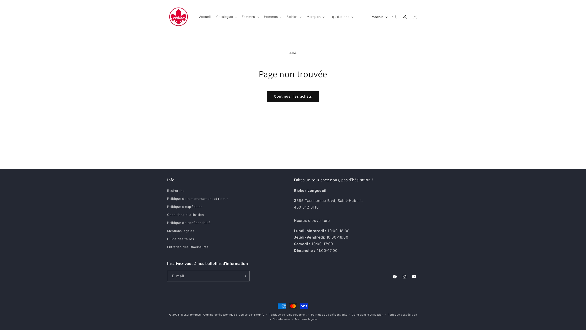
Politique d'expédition (184, 207)
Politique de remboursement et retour (197, 199)
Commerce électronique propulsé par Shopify (233, 314)
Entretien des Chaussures (187, 247)
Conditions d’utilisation (367, 314)
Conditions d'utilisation (185, 215)
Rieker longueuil (191, 314)
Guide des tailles (180, 239)
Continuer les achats (293, 96)
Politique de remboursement (288, 314)
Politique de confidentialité (189, 223)
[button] (226, 17)
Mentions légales (180, 231)
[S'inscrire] (244, 276)
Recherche (175, 190)
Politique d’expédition (402, 314)
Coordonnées (282, 319)
